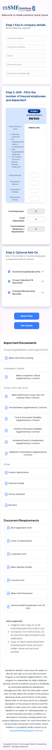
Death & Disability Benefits (26, 271)
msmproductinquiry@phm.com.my (26, 730)
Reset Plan (27, 316)
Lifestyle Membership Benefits (23, 292)
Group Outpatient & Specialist (22, 281)
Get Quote (27, 325)
